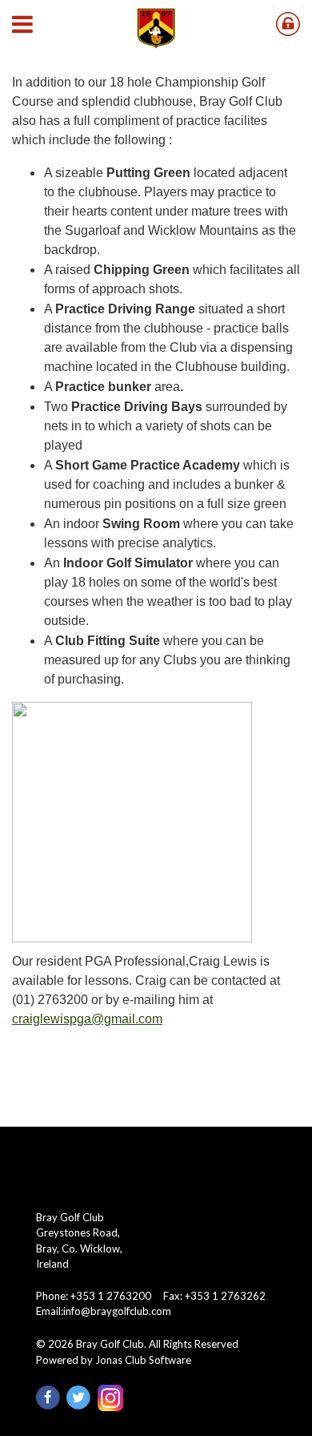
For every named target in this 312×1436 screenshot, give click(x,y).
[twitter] (81, 1396)
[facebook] (51, 1396)
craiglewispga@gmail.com (87, 1019)
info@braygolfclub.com (117, 1311)
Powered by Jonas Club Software (113, 1359)
